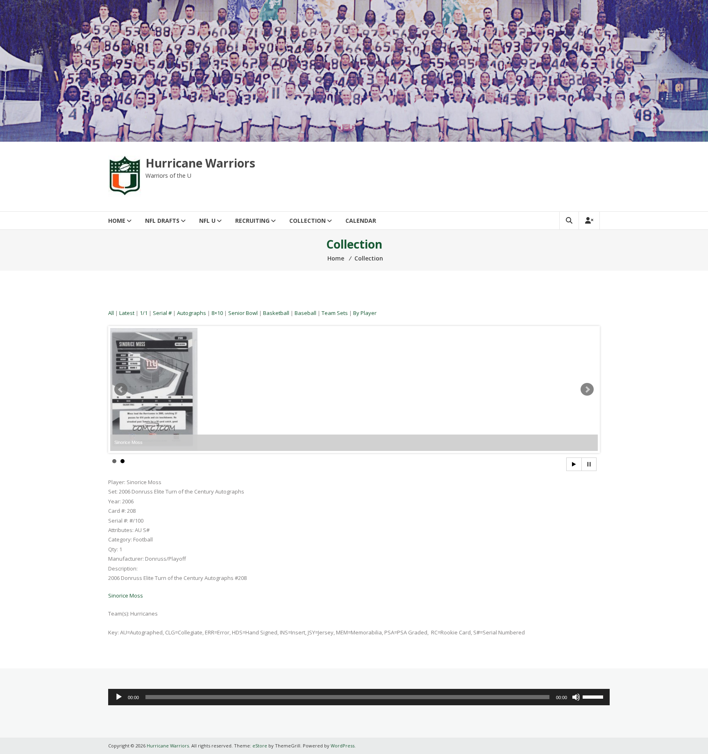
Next (587, 389)
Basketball (276, 313)
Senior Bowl (243, 313)
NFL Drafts (162, 220)
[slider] (594, 696)
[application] (359, 697)
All (111, 313)
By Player (365, 313)
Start (574, 464)
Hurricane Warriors (200, 163)
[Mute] (576, 697)
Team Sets (335, 313)
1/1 (144, 313)
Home (116, 220)
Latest (126, 313)
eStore (259, 746)
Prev (120, 389)
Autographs (191, 313)
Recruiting (252, 220)
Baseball (305, 313)
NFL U (207, 220)
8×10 (217, 313)
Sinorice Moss (125, 595)
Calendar (360, 220)
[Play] (119, 697)
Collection (307, 220)
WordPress (342, 746)
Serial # (162, 313)
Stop (589, 464)
